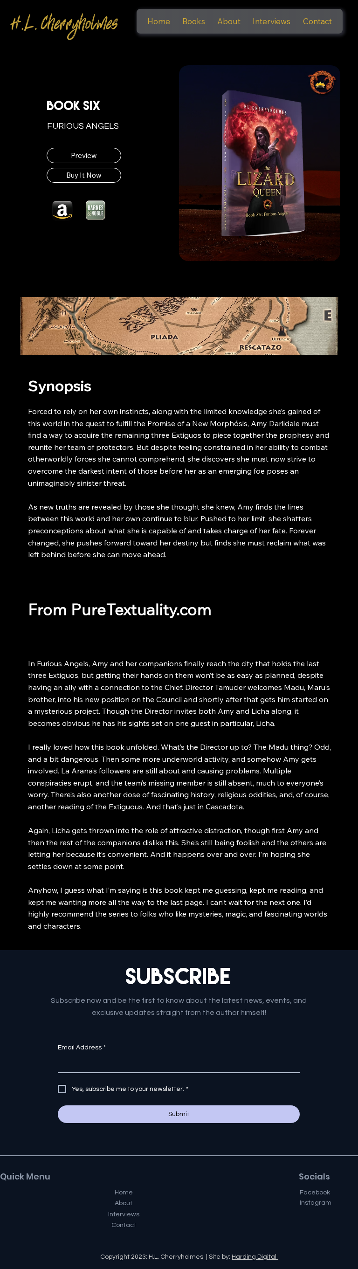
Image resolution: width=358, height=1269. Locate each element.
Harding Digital (255, 1257)
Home (124, 1192)
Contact (123, 1225)
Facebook (315, 1192)
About (123, 1203)
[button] (193, 21)
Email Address (82, 1047)
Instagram (315, 1203)
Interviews (123, 1214)
